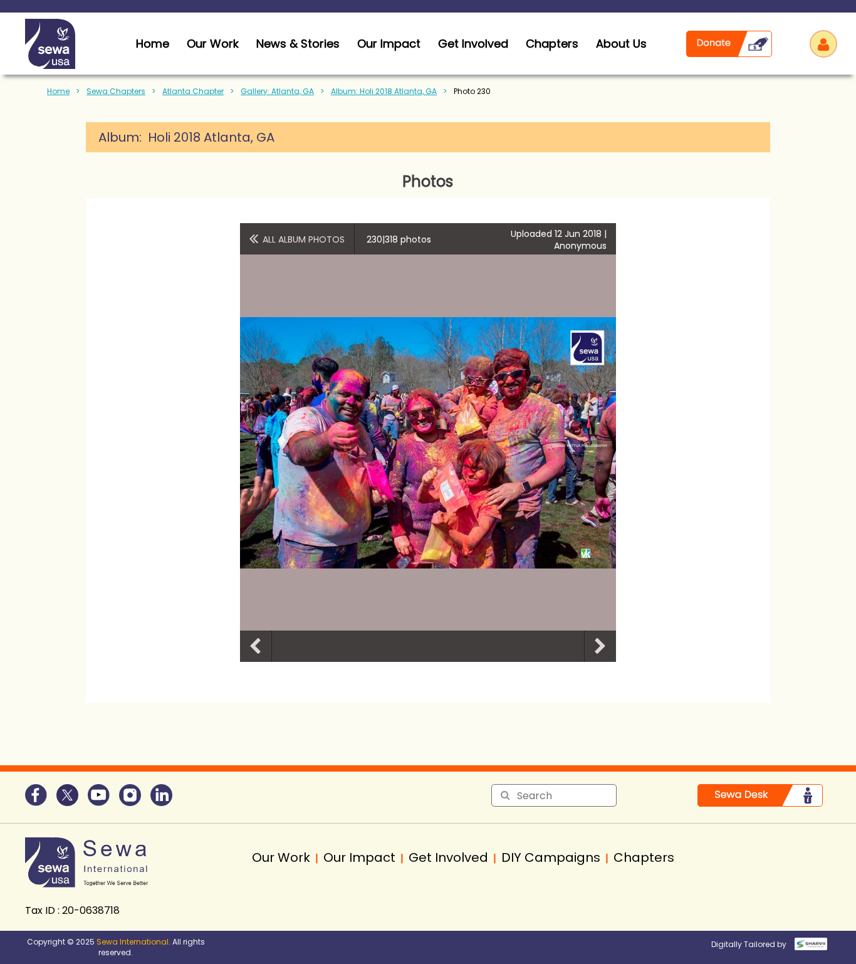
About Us (621, 43)
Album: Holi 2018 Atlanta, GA (384, 91)
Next (600, 646)
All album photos (304, 239)
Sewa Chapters (115, 91)
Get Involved (473, 43)
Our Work (213, 43)
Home (58, 91)
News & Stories (298, 43)
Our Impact (388, 43)
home (152, 43)
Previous (255, 646)
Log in (823, 44)
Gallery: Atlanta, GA (277, 91)
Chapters (552, 43)
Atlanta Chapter (193, 91)
